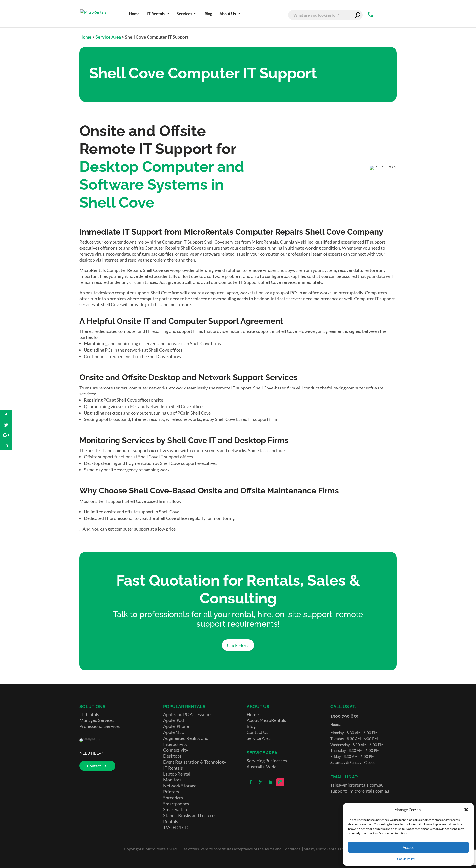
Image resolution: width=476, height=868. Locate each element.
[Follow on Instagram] (280, 782)
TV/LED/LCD (176, 827)
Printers (171, 791)
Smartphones (176, 803)
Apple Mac (173, 732)
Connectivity (175, 750)
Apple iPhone (176, 726)
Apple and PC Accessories (187, 714)
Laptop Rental (176, 774)
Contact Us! (97, 765)
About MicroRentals (266, 720)
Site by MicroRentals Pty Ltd (328, 848)
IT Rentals (89, 714)
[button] (466, 809)
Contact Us (257, 732)
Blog (251, 726)
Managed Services (96, 720)
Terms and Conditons (282, 848)
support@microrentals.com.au (359, 791)
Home (85, 37)
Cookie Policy (406, 859)
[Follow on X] (261, 782)
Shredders (173, 797)
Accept (408, 847)
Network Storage (179, 785)
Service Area (108, 37)
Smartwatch (175, 809)
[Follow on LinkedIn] (270, 782)
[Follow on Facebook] (251, 782)
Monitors (172, 779)
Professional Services (99, 726)
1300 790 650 (344, 715)
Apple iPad (173, 720)
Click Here (238, 645)
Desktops (172, 756)
